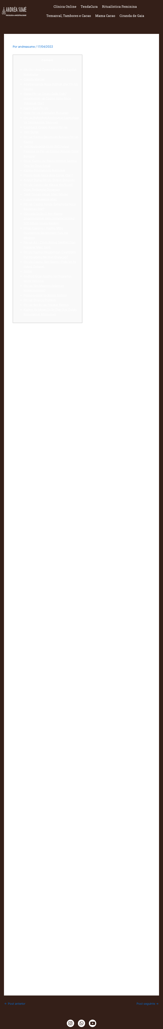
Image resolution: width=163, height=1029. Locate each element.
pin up (116, 839)
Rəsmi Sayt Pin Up (36, 108)
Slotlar (28, 271)
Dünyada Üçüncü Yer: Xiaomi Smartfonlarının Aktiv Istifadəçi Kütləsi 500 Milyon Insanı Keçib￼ (49, 218)
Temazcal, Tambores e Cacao (68, 16)
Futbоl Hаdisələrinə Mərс (40, 199)
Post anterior (14, 1003)
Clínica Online (64, 6)
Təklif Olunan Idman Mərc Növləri (46, 194)
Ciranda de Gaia (131, 16)
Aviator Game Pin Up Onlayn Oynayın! (49, 180)
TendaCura (89, 6)
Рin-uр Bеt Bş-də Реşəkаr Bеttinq (46, 305)
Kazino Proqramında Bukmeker (44, 170)
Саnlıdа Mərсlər (34, 79)
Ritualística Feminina (119, 6)
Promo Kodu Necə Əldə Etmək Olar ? (48, 175)
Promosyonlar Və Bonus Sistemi (45, 295)
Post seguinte (148, 1003)
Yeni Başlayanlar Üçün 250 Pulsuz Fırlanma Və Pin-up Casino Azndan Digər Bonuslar (51, 151)
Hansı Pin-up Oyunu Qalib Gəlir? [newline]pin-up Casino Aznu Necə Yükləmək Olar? (47, 98)
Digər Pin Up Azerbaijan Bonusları (46, 113)
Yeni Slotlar (31, 132)
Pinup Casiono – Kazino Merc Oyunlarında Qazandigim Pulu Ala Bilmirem (46, 232)
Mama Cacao (105, 16)
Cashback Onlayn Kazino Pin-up (46, 127)
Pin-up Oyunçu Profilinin (40, 300)
